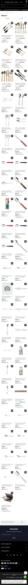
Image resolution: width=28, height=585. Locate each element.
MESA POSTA (7, 12)
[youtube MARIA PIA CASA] (14, 555)
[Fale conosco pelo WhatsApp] (25, 576)
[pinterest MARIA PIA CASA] (20, 555)
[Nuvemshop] (10, 577)
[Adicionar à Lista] (12, 23)
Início (2, 12)
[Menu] (2, 2)
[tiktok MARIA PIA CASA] (17, 555)
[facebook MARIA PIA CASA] (10, 555)
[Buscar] (25, 6)
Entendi (20, 582)
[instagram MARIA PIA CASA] (7, 555)
